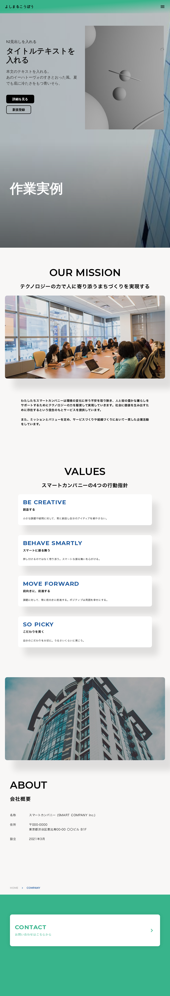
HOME (14, 887)
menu (162, 6)
